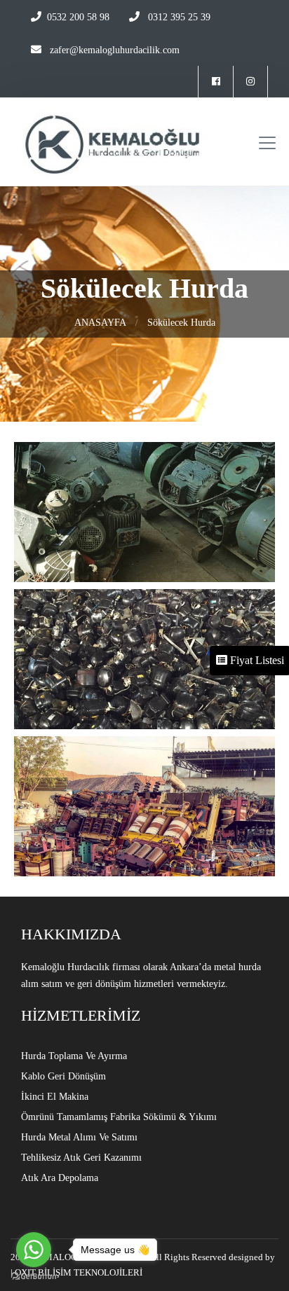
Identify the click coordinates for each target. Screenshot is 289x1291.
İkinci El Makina (54, 1096)
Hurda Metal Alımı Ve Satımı (79, 1137)
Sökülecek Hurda (181, 322)
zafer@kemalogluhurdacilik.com (115, 50)
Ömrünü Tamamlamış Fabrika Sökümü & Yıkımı (119, 1117)
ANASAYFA (100, 322)
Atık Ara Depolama (59, 1178)
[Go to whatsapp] (33, 1249)
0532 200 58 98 (78, 17)
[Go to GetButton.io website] (33, 1276)
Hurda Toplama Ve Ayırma (74, 1056)
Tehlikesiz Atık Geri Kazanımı (81, 1157)
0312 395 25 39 (177, 17)
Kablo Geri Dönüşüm (63, 1076)
